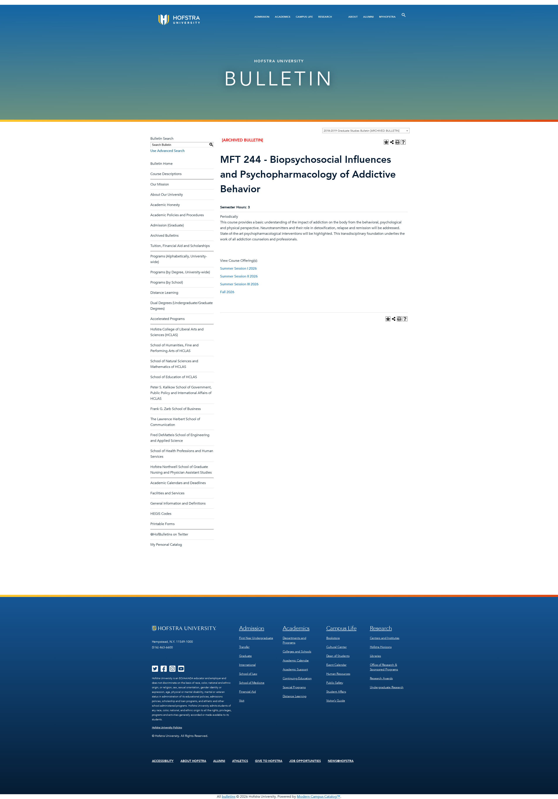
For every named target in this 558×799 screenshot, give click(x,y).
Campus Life (304, 17)
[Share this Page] (392, 142)
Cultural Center (336, 647)
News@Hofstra (341, 761)
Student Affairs (336, 692)
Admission (261, 17)
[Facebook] (164, 670)
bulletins (228, 796)
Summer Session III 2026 (239, 284)
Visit (241, 701)
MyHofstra (387, 17)
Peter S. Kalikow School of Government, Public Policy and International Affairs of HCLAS (180, 393)
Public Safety (334, 683)
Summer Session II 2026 (239, 276)
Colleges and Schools (297, 651)
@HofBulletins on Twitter (169, 534)
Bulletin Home (161, 163)
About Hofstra (193, 761)
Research (325, 17)
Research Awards (381, 678)
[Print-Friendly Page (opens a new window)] (397, 142)
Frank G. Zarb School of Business (175, 408)
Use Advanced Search (167, 150)
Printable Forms (162, 524)
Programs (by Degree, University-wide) (180, 272)
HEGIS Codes (160, 513)
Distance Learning (164, 292)
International (247, 665)
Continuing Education (297, 678)
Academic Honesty (165, 204)
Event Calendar (336, 665)
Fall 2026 (227, 292)
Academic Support (295, 669)
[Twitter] (155, 670)
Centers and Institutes (385, 638)
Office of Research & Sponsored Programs (384, 667)
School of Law (248, 674)
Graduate (245, 656)
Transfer (244, 647)
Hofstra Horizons (381, 647)
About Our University (166, 194)
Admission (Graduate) (167, 225)
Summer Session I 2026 (238, 268)
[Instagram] (172, 670)
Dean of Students (338, 656)
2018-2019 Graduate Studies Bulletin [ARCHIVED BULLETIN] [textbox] (361, 131)
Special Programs (294, 687)
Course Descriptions (166, 174)
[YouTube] (181, 670)
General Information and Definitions (178, 503)
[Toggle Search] (403, 15)
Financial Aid (247, 692)
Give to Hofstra (268, 761)
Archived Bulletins (164, 235)
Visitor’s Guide (335, 701)
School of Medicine (251, 683)
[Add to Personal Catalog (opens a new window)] (386, 142)
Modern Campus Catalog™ (318, 796)
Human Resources (338, 674)
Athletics (240, 761)
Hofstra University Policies (167, 727)
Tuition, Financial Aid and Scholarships (180, 245)
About (353, 17)
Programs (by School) (166, 282)
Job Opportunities (305, 761)
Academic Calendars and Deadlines (178, 483)
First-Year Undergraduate (256, 638)
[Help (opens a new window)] (403, 142)
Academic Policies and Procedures (177, 215)
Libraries (375, 656)
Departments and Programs (294, 640)
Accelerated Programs (167, 318)
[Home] (195, 19)
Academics (282, 17)
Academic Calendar (296, 660)
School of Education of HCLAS (173, 377)
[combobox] (366, 130)
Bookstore (333, 638)
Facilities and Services (167, 493)
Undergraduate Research (387, 687)
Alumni (368, 17)
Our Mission (159, 184)
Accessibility (163, 761)
